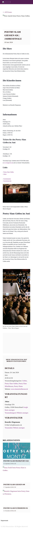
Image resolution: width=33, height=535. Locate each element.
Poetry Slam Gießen (9, 172)
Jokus (5, 174)
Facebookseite (7, 179)
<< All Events (7, 12)
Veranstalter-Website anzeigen (15, 428)
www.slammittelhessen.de (19, 389)
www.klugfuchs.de (8, 162)
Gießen (24, 381)
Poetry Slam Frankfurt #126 (16, 461)
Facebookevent (7, 181)
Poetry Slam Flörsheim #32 (15, 508)
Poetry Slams (18, 386)
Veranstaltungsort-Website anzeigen (16, 413)
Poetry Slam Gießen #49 (14, 484)
